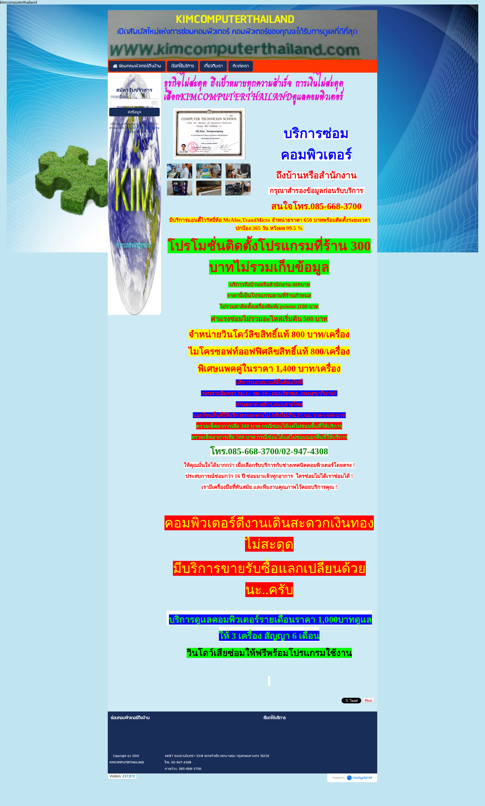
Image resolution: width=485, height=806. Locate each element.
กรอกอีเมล (119, 97)
